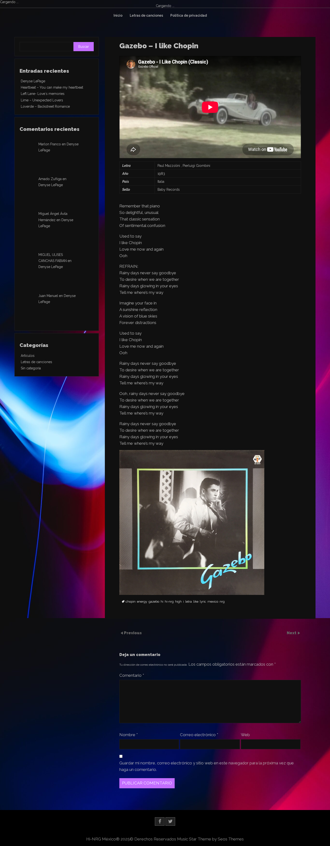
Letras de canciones (146, 15)
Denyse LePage (33, 81)
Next (292, 633)
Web (245, 734)
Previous (133, 633)
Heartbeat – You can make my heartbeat (52, 87)
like (195, 601)
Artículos (28, 356)
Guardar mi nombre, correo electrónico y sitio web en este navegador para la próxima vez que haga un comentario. (206, 766)
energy (142, 601)
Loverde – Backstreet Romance (45, 106)
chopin (131, 601)
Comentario (131, 675)
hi (162, 601)
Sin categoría (31, 368)
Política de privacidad (188, 15)
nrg (222, 601)
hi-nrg (169, 601)
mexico (213, 601)
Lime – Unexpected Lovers (42, 100)
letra (188, 601)
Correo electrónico (199, 734)
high (178, 601)
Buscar (83, 47)
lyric (203, 601)
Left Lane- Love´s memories (43, 94)
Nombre (128, 734)
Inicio (118, 15)
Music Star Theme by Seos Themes (210, 839)
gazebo (154, 601)
